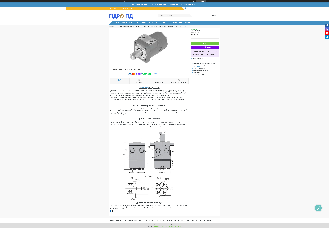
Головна (116, 22)
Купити (205, 43)
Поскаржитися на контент (160, 226)
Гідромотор (144, 88)
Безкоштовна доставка (199, 68)
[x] (112, 211)
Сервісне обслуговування (162, 22)
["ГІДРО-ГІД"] (121, 15)
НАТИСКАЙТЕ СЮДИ (188, 4)
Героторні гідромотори (139, 26)
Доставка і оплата (140, 22)
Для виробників (177, 22)
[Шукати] (188, 15)
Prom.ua (173, 225)
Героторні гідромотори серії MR (156, 26)
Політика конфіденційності (175, 226)
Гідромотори (127, 26)
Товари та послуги (126, 22)
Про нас (150, 22)
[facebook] (110, 211)
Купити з (202, 47)
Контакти (187, 22)
